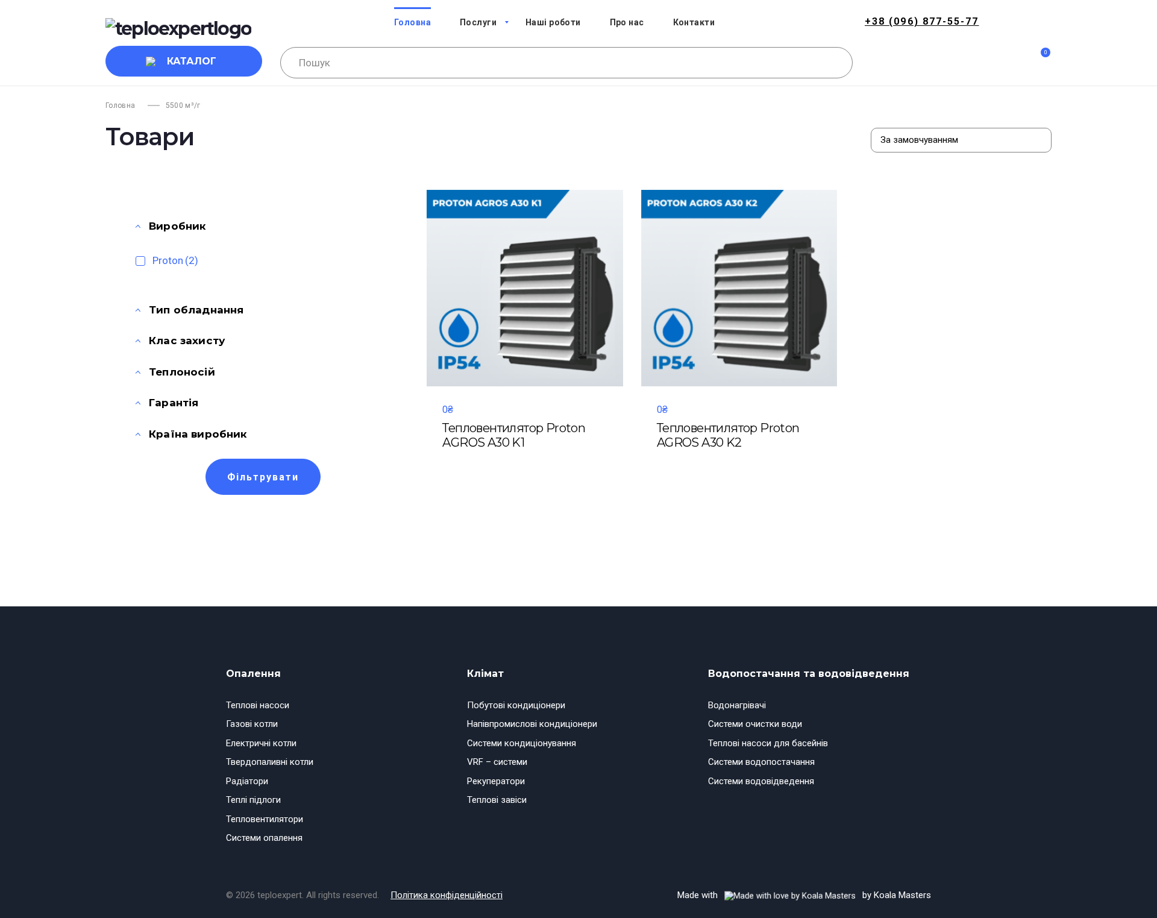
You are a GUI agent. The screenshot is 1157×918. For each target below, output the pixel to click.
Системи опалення (264, 837)
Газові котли (252, 723)
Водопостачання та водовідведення (808, 673)
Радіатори (247, 781)
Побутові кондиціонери (516, 705)
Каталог (191, 61)
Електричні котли (261, 743)
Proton (175, 260)
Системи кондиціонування (521, 743)
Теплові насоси (257, 705)
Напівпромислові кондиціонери (532, 723)
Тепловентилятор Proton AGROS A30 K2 (728, 435)
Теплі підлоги (253, 799)
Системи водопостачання (761, 761)
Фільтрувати (263, 477)
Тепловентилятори (264, 819)
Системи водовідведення (761, 781)
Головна (120, 105)
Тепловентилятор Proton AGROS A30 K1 (513, 435)
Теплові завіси (497, 799)
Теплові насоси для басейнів (768, 743)
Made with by (804, 895)
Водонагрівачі (737, 705)
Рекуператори (496, 781)
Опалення (253, 673)
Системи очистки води (755, 723)
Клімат (485, 673)
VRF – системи (497, 761)
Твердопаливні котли (269, 761)
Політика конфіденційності (446, 895)
